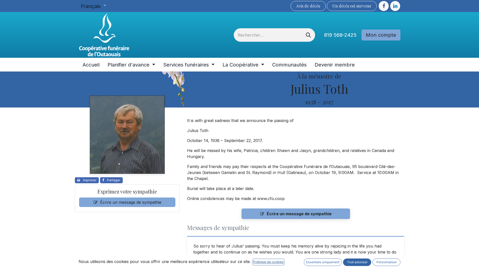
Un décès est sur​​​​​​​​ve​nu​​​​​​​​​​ (351, 5)
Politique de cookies (268, 262)
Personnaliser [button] (386, 262)
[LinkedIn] (395, 6)
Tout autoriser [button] (357, 262)
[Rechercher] (308, 35)
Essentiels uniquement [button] (323, 262)
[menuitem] (91, 64)
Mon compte (381, 35)
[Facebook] (384, 6)
